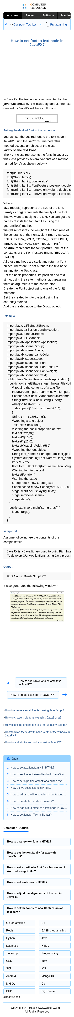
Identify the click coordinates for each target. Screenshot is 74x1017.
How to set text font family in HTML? (32, 767)
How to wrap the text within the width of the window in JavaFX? (37, 734)
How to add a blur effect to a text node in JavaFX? (38, 807)
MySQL (10, 983)
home (14, 15)
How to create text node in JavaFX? (32, 694)
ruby (44, 960)
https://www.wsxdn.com (44, 1007)
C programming (15, 922)
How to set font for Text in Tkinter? (31, 814)
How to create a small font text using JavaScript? (34, 710)
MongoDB (47, 976)
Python (10, 938)
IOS (43, 968)
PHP (9, 991)
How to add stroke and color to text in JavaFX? (40, 683)
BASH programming (53, 930)
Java (44, 938)
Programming (49, 953)
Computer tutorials (25, 24)
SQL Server (48, 991)
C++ (44, 922)
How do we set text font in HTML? (30, 787)
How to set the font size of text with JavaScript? (38, 774)
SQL (9, 968)
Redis (9, 930)
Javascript (12, 953)
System (30, 15)
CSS (9, 960)
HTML (45, 945)
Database (12, 945)
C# (43, 983)
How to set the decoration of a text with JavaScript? (36, 724)
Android (11, 976)
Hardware (67, 15)
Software (48, 15)
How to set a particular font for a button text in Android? (38, 781)
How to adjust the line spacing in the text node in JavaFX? (38, 794)
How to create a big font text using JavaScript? (33, 717)
